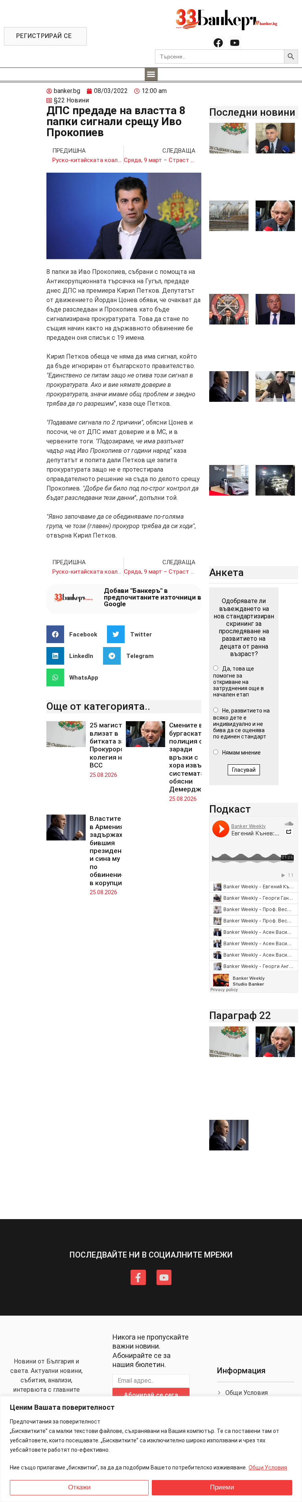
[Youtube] (234, 42)
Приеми (222, 1487)
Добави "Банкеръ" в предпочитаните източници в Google (152, 597)
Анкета (226, 572)
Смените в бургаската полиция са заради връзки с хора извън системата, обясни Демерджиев (191, 757)
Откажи (79, 1487)
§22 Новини (71, 100)
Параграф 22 (240, 1015)
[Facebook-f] (138, 1277)
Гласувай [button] (244, 770)
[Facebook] (218, 42)
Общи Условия (268, 1467)
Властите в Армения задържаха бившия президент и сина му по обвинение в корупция (108, 850)
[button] (151, 74)
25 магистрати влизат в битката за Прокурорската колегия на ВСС (114, 745)
